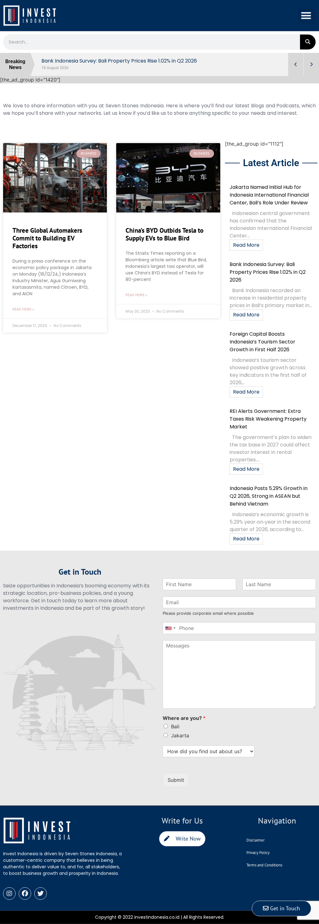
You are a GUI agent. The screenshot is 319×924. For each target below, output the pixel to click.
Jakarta (180, 735)
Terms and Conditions (264, 865)
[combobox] (170, 628)
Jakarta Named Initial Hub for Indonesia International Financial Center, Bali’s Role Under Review (269, 195)
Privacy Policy (257, 852)
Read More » (23, 309)
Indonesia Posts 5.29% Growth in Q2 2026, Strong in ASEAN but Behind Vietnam (268, 496)
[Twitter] (40, 893)
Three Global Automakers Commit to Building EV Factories (47, 238)
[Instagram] (9, 893)
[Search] (308, 42)
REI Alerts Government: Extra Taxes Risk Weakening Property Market (268, 419)
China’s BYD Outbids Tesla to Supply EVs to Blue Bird (164, 234)
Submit (176, 780)
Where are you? (184, 718)
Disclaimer (255, 840)
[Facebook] (25, 893)
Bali (175, 726)
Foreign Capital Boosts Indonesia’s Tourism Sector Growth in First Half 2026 (262, 341)
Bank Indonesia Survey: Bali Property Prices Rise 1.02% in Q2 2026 (268, 272)
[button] (306, 15)
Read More (246, 245)
